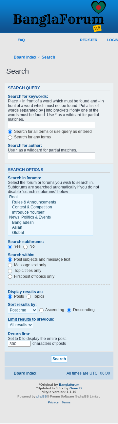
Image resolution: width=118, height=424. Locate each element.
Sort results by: (22, 304)
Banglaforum (69, 384)
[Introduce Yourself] (50, 212)
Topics (38, 296)
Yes (17, 246)
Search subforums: (26, 241)
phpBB (41, 396)
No (32, 246)
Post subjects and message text (41, 259)
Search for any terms (32, 137)
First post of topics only (33, 276)
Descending (83, 310)
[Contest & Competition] (50, 207)
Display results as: (25, 292)
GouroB (75, 388)
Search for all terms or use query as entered (52, 131)
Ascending (54, 310)
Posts (18, 296)
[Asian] (50, 227)
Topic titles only (27, 270)
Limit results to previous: (31, 319)
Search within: (21, 255)
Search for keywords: (28, 96)
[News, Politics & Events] (50, 217)
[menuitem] (17, 40)
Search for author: (25, 145)
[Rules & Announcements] (50, 202)
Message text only (29, 265)
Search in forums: (24, 178)
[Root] (50, 197)
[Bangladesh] (50, 222)
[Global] (50, 233)
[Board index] (59, 16)
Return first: (19, 334)
